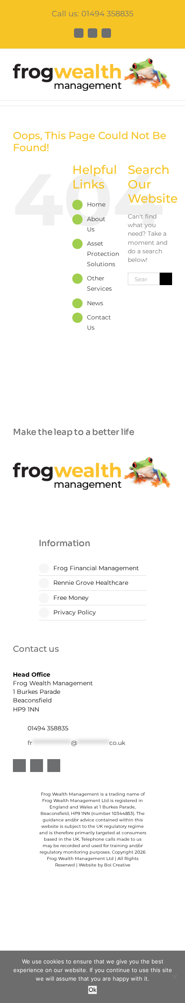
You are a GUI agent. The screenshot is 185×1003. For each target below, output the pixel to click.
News (95, 303)
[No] (174, 977)
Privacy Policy (74, 612)
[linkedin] (36, 765)
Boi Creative (117, 865)
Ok (92, 989)
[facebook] (19, 765)
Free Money (71, 598)
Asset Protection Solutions (103, 254)
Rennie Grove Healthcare (90, 583)
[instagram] (53, 765)
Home (96, 204)
